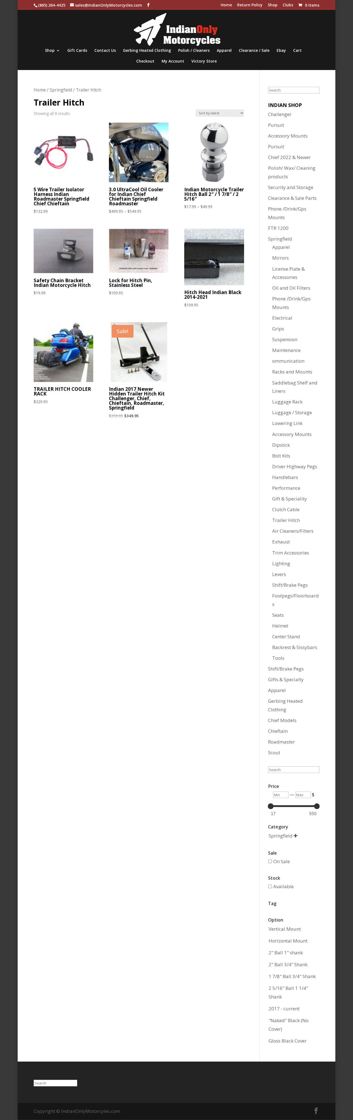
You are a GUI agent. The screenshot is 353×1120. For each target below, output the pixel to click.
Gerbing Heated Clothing (147, 51)
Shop (272, 5)
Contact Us (105, 51)
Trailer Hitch (286, 520)
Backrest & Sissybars (294, 647)
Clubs (288, 5)
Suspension (284, 339)
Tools (278, 658)
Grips (278, 328)
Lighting (281, 563)
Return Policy (250, 5)
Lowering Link (287, 423)
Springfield (61, 90)
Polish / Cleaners (194, 51)
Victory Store (204, 61)
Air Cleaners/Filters (293, 531)
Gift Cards (77, 51)
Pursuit (276, 125)
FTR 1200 (278, 228)
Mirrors (280, 258)
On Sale (281, 861)
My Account (173, 61)
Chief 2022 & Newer (289, 157)
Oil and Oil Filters (291, 288)
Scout (274, 752)
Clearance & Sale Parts (292, 198)
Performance (286, 488)
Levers (279, 574)
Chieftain (278, 731)
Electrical (282, 318)
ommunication (288, 361)
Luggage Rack (287, 402)
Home (226, 5)
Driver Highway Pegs (294, 466)
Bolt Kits (281, 456)
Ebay (281, 51)
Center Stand (286, 636)
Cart (297, 51)
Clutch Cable (285, 509)
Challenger (280, 114)
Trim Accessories (290, 553)
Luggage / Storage (292, 412)
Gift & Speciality (289, 499)
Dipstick (281, 445)
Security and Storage (290, 187)
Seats (278, 615)
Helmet (280, 626)
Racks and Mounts (292, 371)
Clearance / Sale (254, 51)
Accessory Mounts (287, 136)
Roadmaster (281, 742)
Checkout (145, 61)
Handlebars (285, 477)
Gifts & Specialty (286, 679)
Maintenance (286, 350)
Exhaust (281, 542)
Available (283, 886)
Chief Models (282, 720)
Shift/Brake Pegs (290, 585)
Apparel (224, 51)
